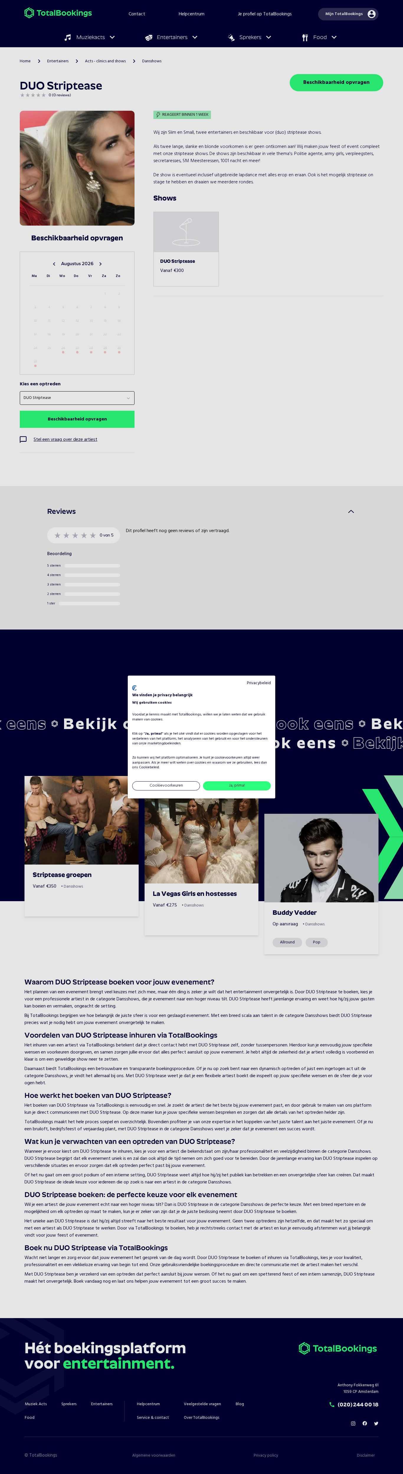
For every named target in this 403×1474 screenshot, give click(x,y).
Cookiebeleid (149, 768)
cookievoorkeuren (229, 758)
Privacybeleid (259, 683)
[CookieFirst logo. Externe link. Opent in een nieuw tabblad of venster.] (134, 688)
